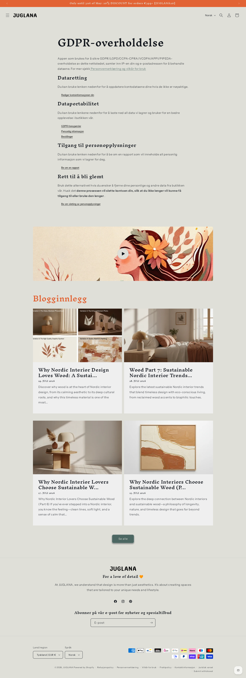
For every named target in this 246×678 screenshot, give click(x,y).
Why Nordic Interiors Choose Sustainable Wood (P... (166, 484)
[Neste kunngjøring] (239, 3)
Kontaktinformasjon (185, 667)
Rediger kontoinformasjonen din (77, 95)
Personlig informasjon (72, 131)
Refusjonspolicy (105, 667)
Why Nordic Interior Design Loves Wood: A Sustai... (73, 372)
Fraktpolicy (166, 667)
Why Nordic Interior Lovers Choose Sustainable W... (73, 484)
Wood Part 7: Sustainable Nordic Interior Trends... (161, 372)
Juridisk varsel (205, 667)
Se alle (123, 538)
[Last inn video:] (123, 254)
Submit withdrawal (203, 671)
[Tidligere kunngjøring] (7, 3)
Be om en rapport (70, 167)
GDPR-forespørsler (71, 126)
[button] (8, 15)
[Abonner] (151, 622)
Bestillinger (67, 136)
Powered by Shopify (84, 667)
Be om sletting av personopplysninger (80, 204)
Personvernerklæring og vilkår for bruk (118, 68)
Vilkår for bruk (149, 667)
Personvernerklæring (128, 667)
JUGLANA (68, 667)
